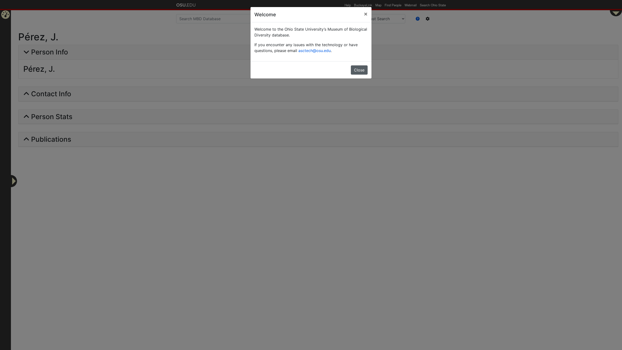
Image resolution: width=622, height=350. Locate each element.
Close (359, 70)
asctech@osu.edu (314, 50)
